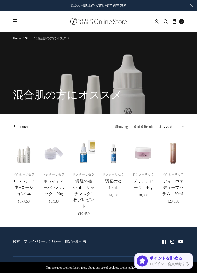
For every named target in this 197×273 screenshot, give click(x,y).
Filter (24, 127)
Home (17, 38)
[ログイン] (157, 21)
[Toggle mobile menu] (18, 21)
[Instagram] (172, 241)
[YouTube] (180, 241)
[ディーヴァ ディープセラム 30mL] (173, 153)
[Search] (166, 21)
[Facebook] (164, 241)
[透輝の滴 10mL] (113, 153)
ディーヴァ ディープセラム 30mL (173, 187)
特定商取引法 (75, 242)
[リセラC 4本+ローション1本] (24, 153)
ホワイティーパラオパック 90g (53, 187)
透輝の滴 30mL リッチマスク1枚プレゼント (84, 193)
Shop (28, 38)
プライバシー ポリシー (42, 242)
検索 (16, 242)
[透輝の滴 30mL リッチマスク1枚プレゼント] (84, 153)
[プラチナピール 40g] (143, 153)
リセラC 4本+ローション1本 (24, 187)
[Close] (192, 6)
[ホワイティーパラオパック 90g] (54, 153)
